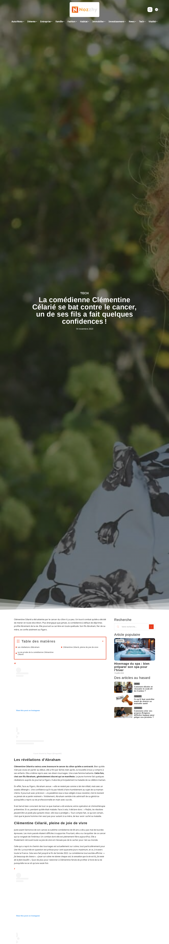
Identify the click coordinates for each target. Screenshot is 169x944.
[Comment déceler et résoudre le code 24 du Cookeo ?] (123, 687)
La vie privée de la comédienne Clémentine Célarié (35, 653)
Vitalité (138, 696)
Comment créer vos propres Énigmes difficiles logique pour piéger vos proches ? (144, 714)
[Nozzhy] (84, 9)
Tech (84, 293)
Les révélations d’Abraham (28, 647)
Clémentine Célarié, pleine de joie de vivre (80, 647)
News (137, 684)
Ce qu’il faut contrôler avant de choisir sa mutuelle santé (144, 701)
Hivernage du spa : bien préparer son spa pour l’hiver (132, 667)
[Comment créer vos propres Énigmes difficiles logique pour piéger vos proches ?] (123, 712)
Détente (120, 641)
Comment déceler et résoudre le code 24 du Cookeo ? (143, 689)
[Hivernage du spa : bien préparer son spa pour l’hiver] (134, 649)
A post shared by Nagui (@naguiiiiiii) (47, 753)
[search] (149, 9)
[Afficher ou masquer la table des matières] (79, 641)
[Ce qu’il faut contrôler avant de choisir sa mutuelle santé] (123, 699)
